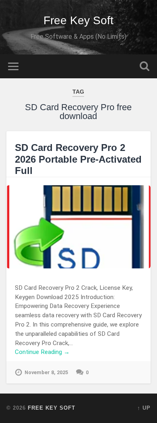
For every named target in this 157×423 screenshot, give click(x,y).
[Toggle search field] (144, 66)
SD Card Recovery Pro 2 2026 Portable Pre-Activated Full (78, 159)
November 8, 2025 (46, 372)
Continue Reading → (42, 352)
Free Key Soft (78, 20)
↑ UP (144, 408)
